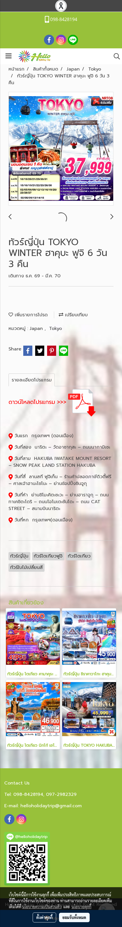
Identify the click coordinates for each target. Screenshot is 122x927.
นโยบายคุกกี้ (81, 906)
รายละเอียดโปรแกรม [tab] (32, 380)
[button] (115, 56)
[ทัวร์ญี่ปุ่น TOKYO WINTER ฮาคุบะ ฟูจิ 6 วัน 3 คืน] (61, 149)
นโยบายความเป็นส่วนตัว (42, 906)
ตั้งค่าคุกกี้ (44, 917)
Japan (37, 328)
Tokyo (55, 328)
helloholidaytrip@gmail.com (51, 805)
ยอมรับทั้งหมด (74, 917)
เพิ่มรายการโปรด (30, 314)
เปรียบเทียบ (75, 314)
